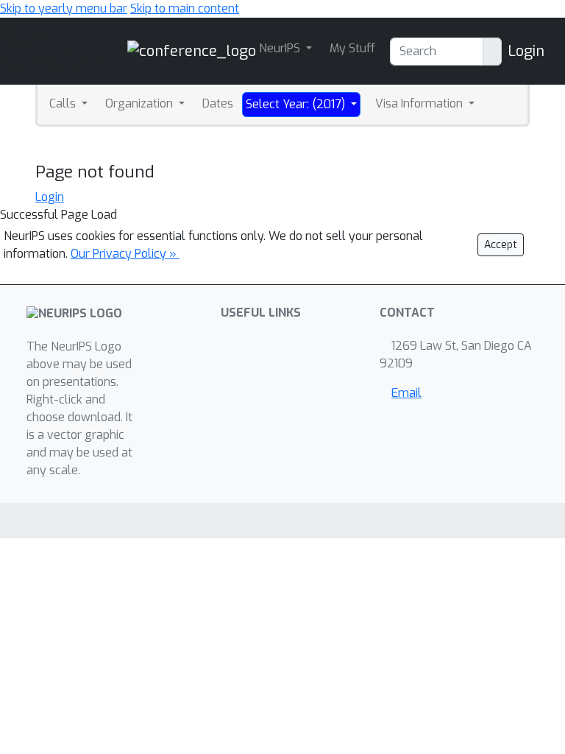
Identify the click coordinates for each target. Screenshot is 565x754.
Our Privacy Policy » (125, 253)
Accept (500, 245)
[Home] (191, 50)
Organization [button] (140, 103)
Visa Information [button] (420, 103)
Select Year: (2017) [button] (297, 104)
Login (526, 51)
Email (406, 393)
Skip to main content (184, 8)
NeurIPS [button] (281, 48)
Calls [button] (64, 103)
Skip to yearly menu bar (63, 8)
